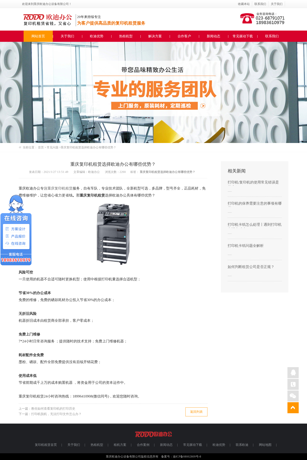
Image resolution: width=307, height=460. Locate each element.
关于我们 (277, 4)
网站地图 (265, 445)
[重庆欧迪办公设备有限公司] (153, 439)
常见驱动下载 (243, 36)
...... (230, 190)
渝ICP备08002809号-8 (187, 456)
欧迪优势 (96, 36)
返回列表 (196, 411)
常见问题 (53, 147)
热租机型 (126, 36)
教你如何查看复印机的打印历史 (53, 408)
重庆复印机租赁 (60, 188)
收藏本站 (244, 4)
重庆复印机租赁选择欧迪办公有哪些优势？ (167, 172)
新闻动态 (213, 36)
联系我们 (260, 4)
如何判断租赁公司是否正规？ (251, 267)
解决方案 (155, 36)
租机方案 (120, 445)
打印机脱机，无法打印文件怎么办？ (56, 414)
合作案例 (143, 445)
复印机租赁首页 (46, 445)
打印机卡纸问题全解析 (246, 246)
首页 (41, 147)
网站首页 (38, 36)
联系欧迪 (242, 445)
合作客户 (184, 36)
